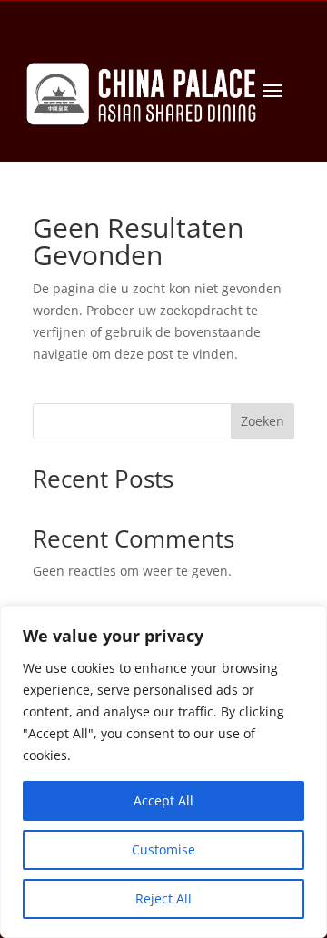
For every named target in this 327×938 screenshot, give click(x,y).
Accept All (163, 800)
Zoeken (262, 421)
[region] (163, 772)
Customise (163, 849)
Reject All (163, 898)
